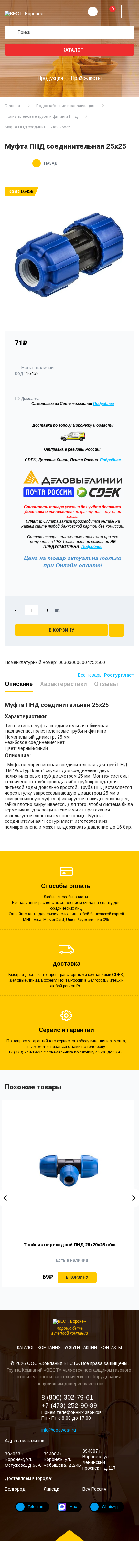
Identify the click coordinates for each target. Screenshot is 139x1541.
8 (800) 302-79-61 (67, 1397)
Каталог (72, 50)
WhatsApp (110, 1507)
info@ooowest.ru (58, 1430)
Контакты (111, 1347)
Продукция (50, 78)
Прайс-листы (86, 78)
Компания (50, 1347)
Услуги (72, 1347)
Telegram (36, 1507)
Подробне (102, 403)
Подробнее (110, 460)
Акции (90, 1347)
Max (73, 1507)
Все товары (106, 675)
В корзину (61, 630)
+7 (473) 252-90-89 (69, 1405)
